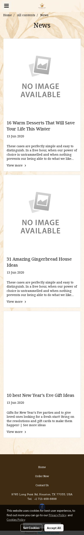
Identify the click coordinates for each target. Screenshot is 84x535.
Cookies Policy (16, 519)
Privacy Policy (57, 515)
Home (42, 467)
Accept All (54, 528)
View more (15, 165)
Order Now (42, 476)
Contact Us (42, 485)
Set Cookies (31, 528)
